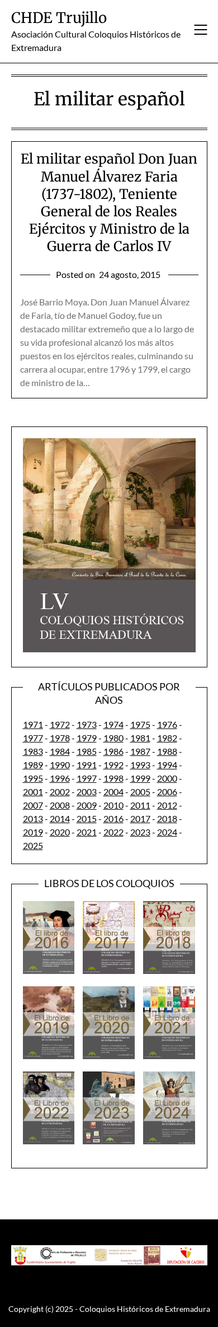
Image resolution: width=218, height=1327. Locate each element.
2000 (167, 778)
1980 (113, 737)
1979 (87, 737)
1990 (60, 764)
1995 (33, 778)
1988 (167, 751)
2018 (167, 818)
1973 (87, 724)
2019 (33, 832)
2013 (33, 818)
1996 (60, 778)
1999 (140, 778)
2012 (167, 805)
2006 (167, 791)
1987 (140, 751)
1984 (60, 751)
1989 (33, 764)
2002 (60, 791)
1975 (140, 724)
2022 (113, 832)
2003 (87, 791)
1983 (33, 751)
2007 (33, 805)
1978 (60, 737)
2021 (87, 832)
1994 (167, 764)
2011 (140, 805)
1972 (60, 724)
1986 (113, 751)
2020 (60, 832)
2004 (113, 791)
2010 (113, 805)
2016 (113, 818)
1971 (33, 724)
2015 (87, 818)
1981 (140, 737)
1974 (113, 724)
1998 (113, 778)
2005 (140, 791)
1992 (113, 764)
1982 (167, 737)
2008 (60, 805)
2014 (60, 818)
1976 (167, 724)
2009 (87, 805)
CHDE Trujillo (59, 17)
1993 (140, 764)
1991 (87, 764)
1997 (87, 778)
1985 (87, 751)
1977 (33, 737)
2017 (140, 818)
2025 (33, 845)
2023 (140, 832)
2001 (33, 791)
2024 (167, 832)
